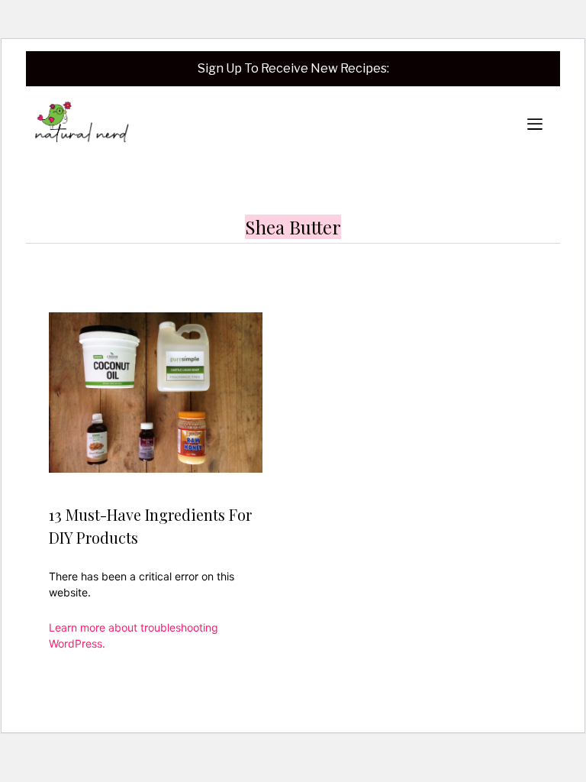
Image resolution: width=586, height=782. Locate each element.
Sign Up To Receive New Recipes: (293, 68)
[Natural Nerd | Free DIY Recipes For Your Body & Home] (82, 124)
